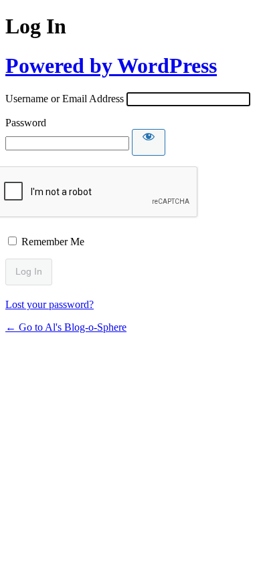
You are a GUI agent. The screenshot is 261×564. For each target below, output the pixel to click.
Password (25, 122)
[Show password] (148, 142)
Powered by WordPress (111, 65)
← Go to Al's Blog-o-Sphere (65, 327)
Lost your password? (49, 304)
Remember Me (52, 241)
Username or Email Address (64, 98)
